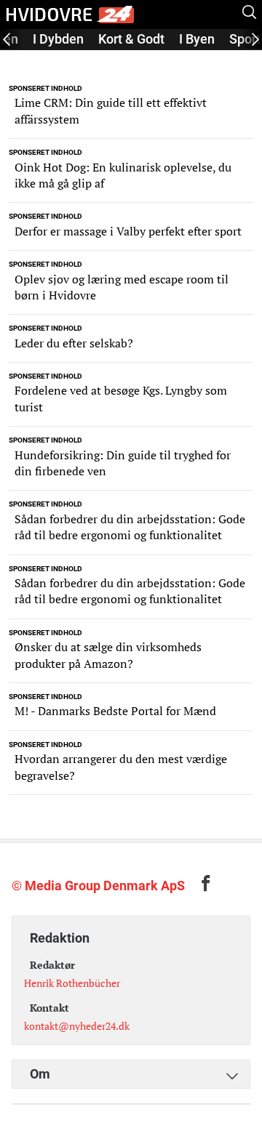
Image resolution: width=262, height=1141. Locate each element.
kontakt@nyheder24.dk (77, 1026)
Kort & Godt (131, 39)
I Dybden (58, 39)
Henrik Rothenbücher (72, 983)
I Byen (197, 39)
